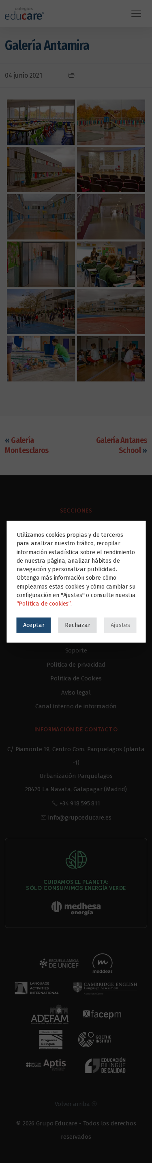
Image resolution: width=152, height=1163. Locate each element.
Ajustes (120, 624)
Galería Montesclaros (27, 445)
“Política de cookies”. (43, 603)
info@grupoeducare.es (79, 817)
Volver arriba (73, 1104)
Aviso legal (75, 692)
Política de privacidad (76, 664)
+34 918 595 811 (80, 803)
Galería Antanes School (121, 445)
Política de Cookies (76, 678)
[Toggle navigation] (136, 13)
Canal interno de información (76, 706)
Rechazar (77, 624)
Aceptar (33, 624)
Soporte (76, 650)
